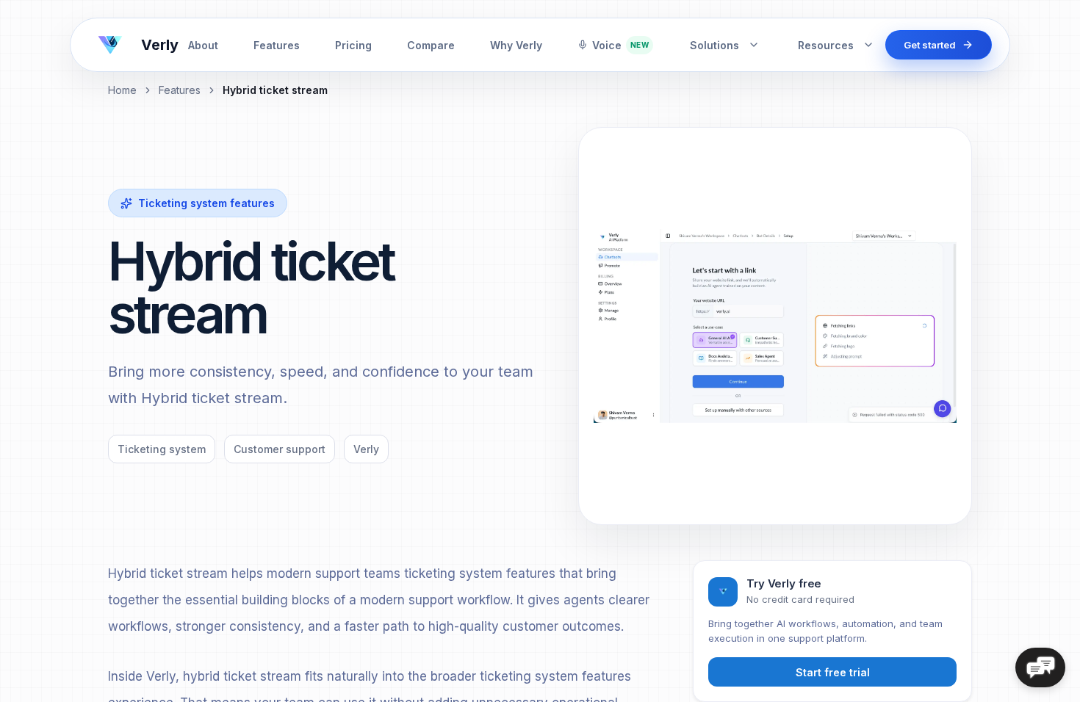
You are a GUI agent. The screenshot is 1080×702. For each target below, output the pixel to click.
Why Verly (516, 45)
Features (276, 45)
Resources (826, 45)
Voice (620, 45)
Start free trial (833, 672)
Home (122, 90)
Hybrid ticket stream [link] (275, 90)
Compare (431, 45)
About (203, 45)
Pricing (353, 45)
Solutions (714, 45)
